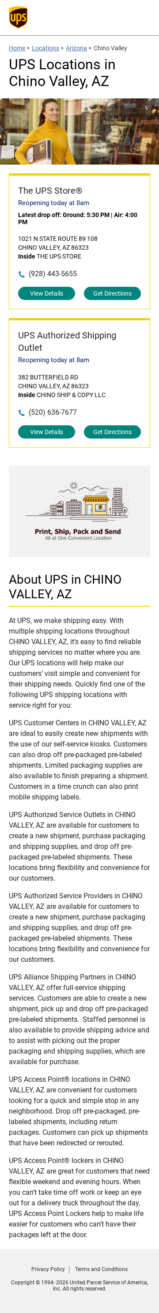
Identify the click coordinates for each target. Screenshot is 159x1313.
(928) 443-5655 (53, 274)
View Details (46, 293)
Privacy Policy (48, 1269)
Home (17, 48)
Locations (45, 48)
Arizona (76, 48)
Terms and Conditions (101, 1269)
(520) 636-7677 (53, 412)
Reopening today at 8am (53, 203)
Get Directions (112, 293)
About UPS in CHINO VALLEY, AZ (65, 586)
